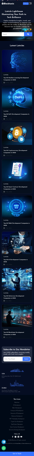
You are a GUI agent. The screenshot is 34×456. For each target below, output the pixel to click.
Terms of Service (26, 443)
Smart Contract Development (17, 427)
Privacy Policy (18, 443)
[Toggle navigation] (30, 3)
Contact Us (26, 3)
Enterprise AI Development (17, 410)
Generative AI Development (17, 413)
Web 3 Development (17, 408)
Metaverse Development (17, 416)
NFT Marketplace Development (17, 419)
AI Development (17, 405)
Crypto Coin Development (17, 421)
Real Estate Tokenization (17, 424)
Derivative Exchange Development (17, 429)
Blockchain (17, 402)
